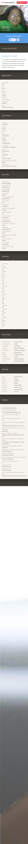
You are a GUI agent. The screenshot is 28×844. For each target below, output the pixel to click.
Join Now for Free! (22, 2)
